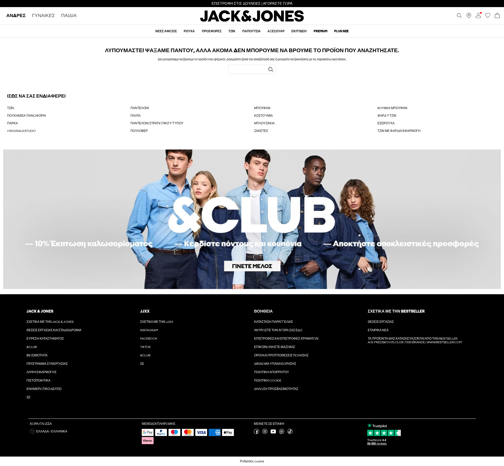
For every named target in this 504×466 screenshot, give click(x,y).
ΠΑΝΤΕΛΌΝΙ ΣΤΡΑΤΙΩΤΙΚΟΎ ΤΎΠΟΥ (156, 123)
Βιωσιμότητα (37, 355)
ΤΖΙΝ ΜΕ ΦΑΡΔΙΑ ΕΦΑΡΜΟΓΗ (399, 131)
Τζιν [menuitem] (231, 31)
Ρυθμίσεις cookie (252, 461)
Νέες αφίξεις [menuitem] (166, 31)
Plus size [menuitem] (341, 31)
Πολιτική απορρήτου (271, 372)
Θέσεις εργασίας (381, 322)
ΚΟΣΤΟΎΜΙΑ (263, 115)
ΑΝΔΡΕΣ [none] (16, 15)
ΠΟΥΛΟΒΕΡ (139, 131)
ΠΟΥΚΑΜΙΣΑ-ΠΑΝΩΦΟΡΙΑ (26, 115)
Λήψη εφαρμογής (41, 372)
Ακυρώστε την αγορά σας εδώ (278, 330)
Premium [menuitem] (320, 31)
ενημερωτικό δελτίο (44, 389)
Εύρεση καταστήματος (45, 338)
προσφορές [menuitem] (212, 31)
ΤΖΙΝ (10, 108)
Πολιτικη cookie (267, 380)
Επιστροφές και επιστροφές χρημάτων (286, 338)
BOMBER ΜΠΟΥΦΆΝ (392, 108)
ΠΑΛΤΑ (135, 115)
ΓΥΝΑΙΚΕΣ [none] (43, 15)
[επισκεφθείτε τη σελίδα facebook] (256, 433)
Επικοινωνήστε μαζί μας (274, 347)
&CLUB (32, 347)
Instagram (149, 330)
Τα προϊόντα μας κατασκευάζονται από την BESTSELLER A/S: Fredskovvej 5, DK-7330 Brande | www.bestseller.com (415, 340)
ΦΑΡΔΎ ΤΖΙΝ (386, 115)
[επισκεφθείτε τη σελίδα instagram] (264, 433)
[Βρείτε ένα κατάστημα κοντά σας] (468, 17)
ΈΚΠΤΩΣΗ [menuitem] (299, 31)
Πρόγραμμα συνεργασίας (47, 364)
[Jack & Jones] (252, 20)
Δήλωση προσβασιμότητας (276, 389)
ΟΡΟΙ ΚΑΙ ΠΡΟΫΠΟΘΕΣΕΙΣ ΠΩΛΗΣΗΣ (281, 355)
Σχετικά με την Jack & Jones (50, 322)
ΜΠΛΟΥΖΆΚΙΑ (264, 123)
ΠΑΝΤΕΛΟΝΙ (139, 108)
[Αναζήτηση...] (270, 69)
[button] (84, 431)
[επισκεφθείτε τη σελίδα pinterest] (281, 433)
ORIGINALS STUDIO (21, 131)
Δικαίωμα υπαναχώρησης (275, 364)
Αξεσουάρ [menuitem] (276, 31)
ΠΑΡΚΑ (12, 123)
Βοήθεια (263, 311)
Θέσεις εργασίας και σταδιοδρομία (54, 330)
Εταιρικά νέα (378, 330)
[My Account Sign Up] (252, 219)
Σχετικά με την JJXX (156, 322)
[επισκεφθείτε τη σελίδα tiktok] (290, 433)
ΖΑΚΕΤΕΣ (261, 131)
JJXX (145, 311)
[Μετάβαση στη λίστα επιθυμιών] (487, 17)
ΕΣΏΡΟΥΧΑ (386, 123)
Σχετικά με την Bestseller (396, 311)
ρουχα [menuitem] (189, 31)
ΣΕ (28, 397)
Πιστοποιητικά (38, 380)
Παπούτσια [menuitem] (251, 31)
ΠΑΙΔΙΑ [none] (69, 15)
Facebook (148, 338)
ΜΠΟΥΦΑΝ (262, 108)
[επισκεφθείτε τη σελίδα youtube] (273, 433)
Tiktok (145, 347)
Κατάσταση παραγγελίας (273, 322)
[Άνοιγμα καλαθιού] (497, 16)
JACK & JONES (40, 311)
